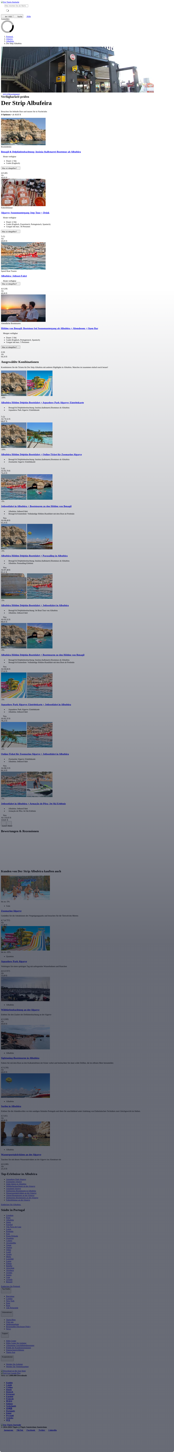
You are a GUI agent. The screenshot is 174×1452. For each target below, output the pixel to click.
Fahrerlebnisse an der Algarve (18, 1200)
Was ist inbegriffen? (9, 168)
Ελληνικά (10, 1394)
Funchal (9, 1224)
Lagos (8, 1229)
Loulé (8, 1252)
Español (9, 1396)
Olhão (8, 1250)
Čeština (9, 1387)
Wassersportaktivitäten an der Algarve (21, 1193)
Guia (8, 1277)
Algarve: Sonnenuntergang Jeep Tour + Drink (25, 212)
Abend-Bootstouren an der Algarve (20, 1195)
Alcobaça (10, 1270)
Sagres (8, 1275)
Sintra (8, 1222)
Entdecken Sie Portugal (10, 1286)
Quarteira (10, 1238)
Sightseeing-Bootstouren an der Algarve (22, 1198)
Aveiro (9, 1254)
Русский (10, 1415)
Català (9, 1385)
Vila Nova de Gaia (13, 1227)
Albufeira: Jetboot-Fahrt (14, 276)
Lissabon (9, 1215)
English (9, 1383)
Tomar (8, 1245)
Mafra (8, 1257)
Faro (8, 1234)
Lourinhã (10, 1259)
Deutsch (9, 1392)
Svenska (9, 1418)
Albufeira (10, 1220)
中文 (8, 1420)
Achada (9, 1279)
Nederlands (11, 1406)
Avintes (9, 1273)
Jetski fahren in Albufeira (16, 1184)
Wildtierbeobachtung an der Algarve (20, 1186)
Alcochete (10, 1268)
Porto (8, 1218)
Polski (8, 1413)
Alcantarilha (11, 1243)
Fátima (9, 1263)
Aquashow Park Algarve (16, 1179)
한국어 (9, 1401)
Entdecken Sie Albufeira (11, 1204)
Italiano (9, 1404)
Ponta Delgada (12, 1236)
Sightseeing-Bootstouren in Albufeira (21, 1191)
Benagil (9, 1282)
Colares (9, 1240)
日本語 (9, 1408)
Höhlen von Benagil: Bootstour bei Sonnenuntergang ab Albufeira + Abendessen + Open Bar (49, 328)
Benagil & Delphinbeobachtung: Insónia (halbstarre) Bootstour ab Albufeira (41, 151)
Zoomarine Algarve (14, 1182)
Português (10, 1411)
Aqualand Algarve (13, 1188)
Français (10, 1399)
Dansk (9, 1390)
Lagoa (8, 1261)
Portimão (9, 1231)
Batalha (9, 1266)
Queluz (9, 1247)
